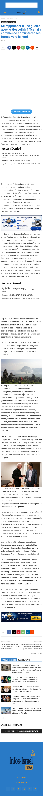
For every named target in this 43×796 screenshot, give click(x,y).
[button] (5, 13)
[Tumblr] (24, 789)
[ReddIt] (32, 48)
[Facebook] (9, 48)
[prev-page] (2, 718)
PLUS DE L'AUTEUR (24, 660)
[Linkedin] (28, 48)
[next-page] (5, 718)
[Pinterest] (18, 48)
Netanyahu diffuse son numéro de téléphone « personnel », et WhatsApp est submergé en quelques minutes (26, 679)
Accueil (3, 18)
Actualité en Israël (12, 18)
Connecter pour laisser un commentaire (21, 731)
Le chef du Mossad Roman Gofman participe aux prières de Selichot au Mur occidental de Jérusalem (26, 689)
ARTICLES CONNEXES (9, 660)
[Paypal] (19, 789)
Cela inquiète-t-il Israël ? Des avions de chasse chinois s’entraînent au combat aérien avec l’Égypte (26, 710)
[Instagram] (13, 789)
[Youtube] (35, 789)
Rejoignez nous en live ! (22, 112)
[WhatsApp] (23, 48)
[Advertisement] (22, 5)
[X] (14, 48)
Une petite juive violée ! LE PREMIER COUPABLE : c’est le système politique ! (10, 647)
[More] (37, 48)
